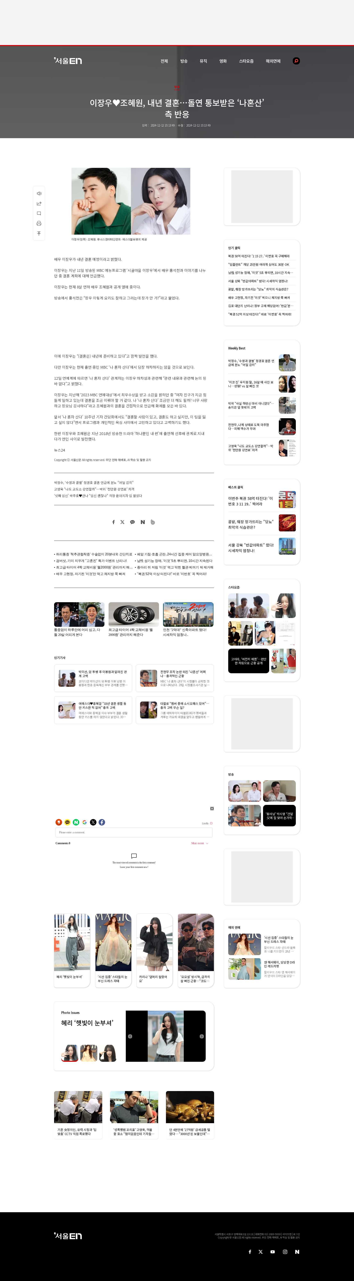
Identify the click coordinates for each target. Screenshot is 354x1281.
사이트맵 (287, 1234)
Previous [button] (130, 1036)
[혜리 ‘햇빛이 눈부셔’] (166, 1036)
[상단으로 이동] (38, 233)
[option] (166, 1036)
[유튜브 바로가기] (272, 1251)
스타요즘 (246, 61)
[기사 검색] (293, 60)
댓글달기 (38, 213)
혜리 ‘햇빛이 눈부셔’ (87, 1022)
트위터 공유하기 (122, 522)
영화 (223, 61)
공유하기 (38, 203)
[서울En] (68, 60)
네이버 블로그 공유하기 (142, 522)
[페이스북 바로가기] (250, 1251)
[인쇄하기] (38, 223)
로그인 (296, 1234)
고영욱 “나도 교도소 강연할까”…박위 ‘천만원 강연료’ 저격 (94, 489)
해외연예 (273, 61)
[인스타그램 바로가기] (285, 1251)
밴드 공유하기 (152, 522)
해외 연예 (234, 927)
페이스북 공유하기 (113, 522)
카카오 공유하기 (132, 522)
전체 (164, 61)
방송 (184, 61)
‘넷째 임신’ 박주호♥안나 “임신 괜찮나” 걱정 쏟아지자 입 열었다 (98, 495)
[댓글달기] (38, 213)
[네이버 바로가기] (297, 1251)
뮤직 (203, 61)
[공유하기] (38, 203)
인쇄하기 (38, 223)
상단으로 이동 (38, 233)
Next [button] (202, 1036)
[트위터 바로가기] (260, 1251)
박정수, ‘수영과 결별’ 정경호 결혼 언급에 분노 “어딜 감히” (94, 482)
